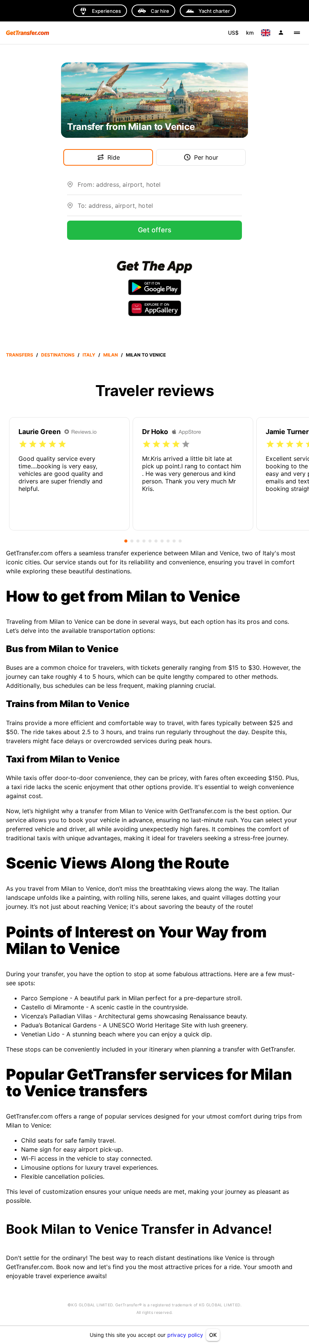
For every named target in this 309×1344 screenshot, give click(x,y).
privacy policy (185, 1335)
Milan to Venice (146, 355)
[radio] (23, 444)
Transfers (19, 355)
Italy (89, 355)
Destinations (58, 355)
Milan (110, 355)
